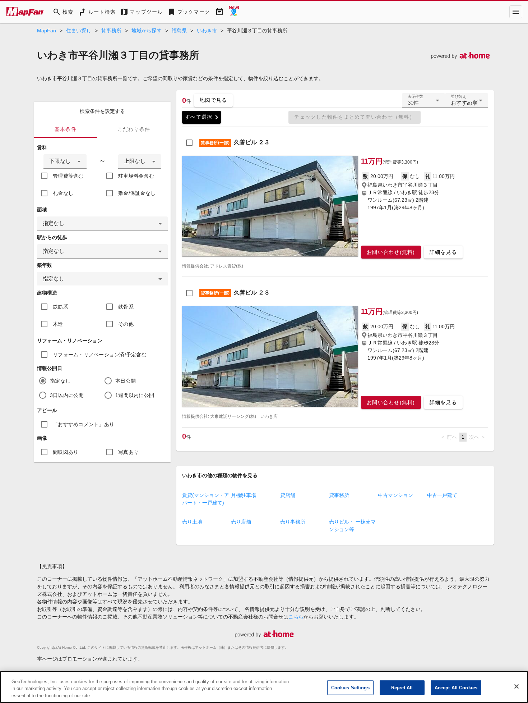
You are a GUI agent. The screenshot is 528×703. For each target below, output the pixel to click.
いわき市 (207, 30)
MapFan (46, 30)
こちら (296, 617)
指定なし (60, 381)
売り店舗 (241, 522)
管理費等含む (68, 176)
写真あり (128, 452)
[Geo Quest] (234, 12)
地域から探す (146, 30)
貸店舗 (287, 495)
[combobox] (65, 161)
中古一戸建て (442, 495)
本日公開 (125, 381)
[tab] (65, 129)
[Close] (516, 686)
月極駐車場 (243, 495)
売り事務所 (292, 522)
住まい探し (78, 30)
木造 (58, 324)
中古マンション (395, 495)
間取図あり (65, 452)
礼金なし (63, 193)
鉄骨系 (126, 307)
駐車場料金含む (136, 176)
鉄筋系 (60, 307)
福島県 (179, 30)
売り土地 (192, 522)
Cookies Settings (350, 687)
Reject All (402, 687)
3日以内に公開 (67, 395)
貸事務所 (111, 30)
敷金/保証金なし (137, 193)
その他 (126, 324)
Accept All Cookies (456, 687)
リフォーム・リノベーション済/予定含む (100, 354)
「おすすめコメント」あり (83, 424)
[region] (264, 687)
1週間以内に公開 (134, 395)
